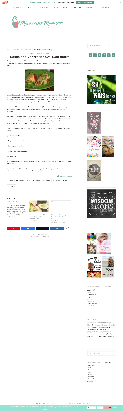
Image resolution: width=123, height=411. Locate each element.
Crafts (89, 297)
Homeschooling (91, 294)
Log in (88, 403)
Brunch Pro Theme (52, 403)
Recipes (43, 234)
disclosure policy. (108, 323)
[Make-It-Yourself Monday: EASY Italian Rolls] (61, 206)
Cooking (41, 236)
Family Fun (91, 301)
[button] (61, 2)
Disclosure (90, 306)
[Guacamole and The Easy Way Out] (39, 206)
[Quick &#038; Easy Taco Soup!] (18, 209)
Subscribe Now (85, 2)
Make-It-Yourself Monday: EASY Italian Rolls (61, 217)
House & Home (92, 303)
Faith (89, 292)
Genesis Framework (69, 403)
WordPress (80, 403)
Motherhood (91, 290)
